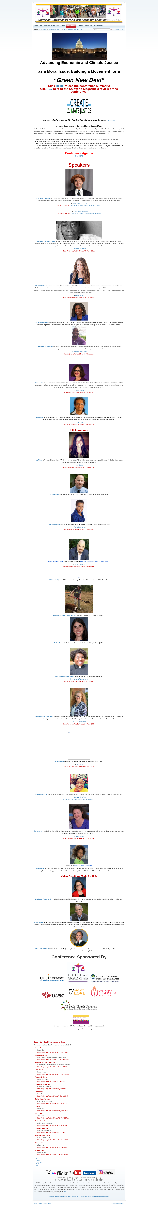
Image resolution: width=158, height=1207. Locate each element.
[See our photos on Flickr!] (60, 1175)
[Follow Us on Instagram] (106, 1175)
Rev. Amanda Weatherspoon (79, 679)
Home (51, 1196)
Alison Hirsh (80, 390)
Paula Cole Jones (79, 527)
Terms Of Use (47, 1203)
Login (122, 29)
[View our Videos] (75, 1175)
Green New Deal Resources (55, 29)
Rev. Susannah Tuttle (80, 722)
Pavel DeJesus (80, 564)
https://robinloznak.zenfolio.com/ (83, 865)
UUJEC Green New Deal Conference (73, 29)
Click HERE (79, 156)
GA (55, 1196)
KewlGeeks (120, 1203)
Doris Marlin (38, 831)
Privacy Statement (38, 1203)
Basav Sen (79, 422)
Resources (43, 29)
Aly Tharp (80, 465)
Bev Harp (80, 764)
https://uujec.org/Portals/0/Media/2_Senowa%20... (79, 799)
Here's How (111, 120)
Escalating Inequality (64, 1196)
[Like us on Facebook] (89, 1175)
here (64, 1191)
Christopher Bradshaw (79, 352)
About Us (88, 1196)
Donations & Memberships (100, 1196)
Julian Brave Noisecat (80, 203)
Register (117, 29)
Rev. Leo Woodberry (79, 249)
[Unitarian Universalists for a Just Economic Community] (79, 23)
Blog (74, 1196)
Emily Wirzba (79, 295)
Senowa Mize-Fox (80, 797)
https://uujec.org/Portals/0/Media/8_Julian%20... (85, 205)
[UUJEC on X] (48, 1175)
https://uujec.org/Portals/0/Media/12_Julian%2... (86, 213)
